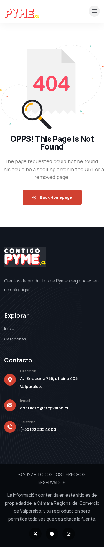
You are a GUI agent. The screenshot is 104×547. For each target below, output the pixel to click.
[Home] (21, 11)
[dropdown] (94, 11)
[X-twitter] (35, 534)
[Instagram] (68, 534)
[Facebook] (52, 534)
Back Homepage (55, 197)
